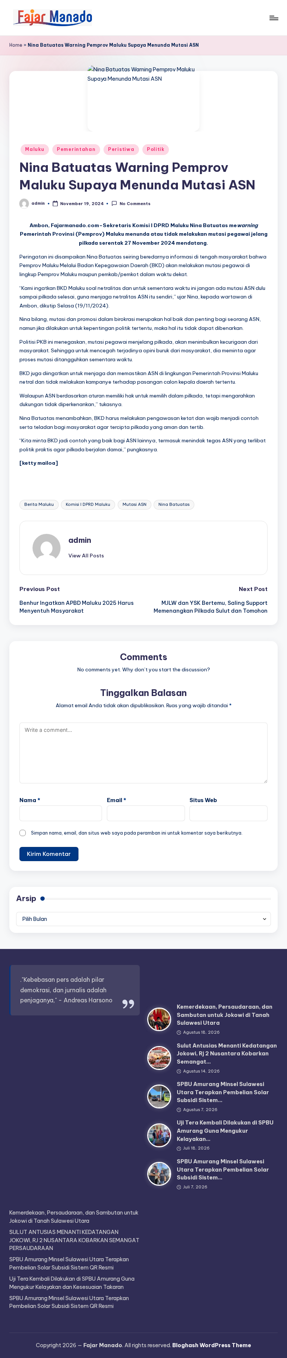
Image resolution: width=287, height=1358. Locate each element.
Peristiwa (121, 149)
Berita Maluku (39, 504)
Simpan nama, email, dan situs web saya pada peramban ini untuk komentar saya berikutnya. (137, 833)
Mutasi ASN (134, 504)
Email (116, 800)
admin (79, 540)
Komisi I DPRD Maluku (88, 504)
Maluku (34, 149)
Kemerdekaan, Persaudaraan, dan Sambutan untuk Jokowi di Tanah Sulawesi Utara (224, 1014)
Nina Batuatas (173, 504)
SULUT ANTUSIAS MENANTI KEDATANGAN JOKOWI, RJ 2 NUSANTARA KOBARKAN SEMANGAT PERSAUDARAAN (74, 1240)
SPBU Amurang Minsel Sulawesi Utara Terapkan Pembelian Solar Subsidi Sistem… (223, 1092)
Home (15, 45)
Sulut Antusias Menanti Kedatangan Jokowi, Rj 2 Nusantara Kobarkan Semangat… (227, 1053)
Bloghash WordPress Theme (211, 1345)
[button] (86, 555)
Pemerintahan (76, 149)
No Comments (135, 204)
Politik (155, 149)
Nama (29, 800)
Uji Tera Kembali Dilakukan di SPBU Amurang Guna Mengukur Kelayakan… (225, 1130)
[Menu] (273, 18)
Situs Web (203, 800)
